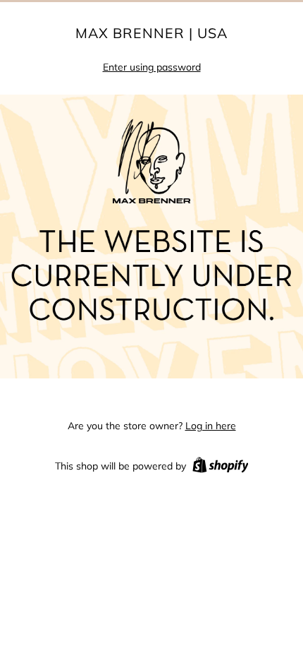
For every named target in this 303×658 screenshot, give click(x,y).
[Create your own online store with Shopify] (220, 467)
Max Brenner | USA (151, 33)
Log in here (210, 425)
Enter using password (152, 67)
